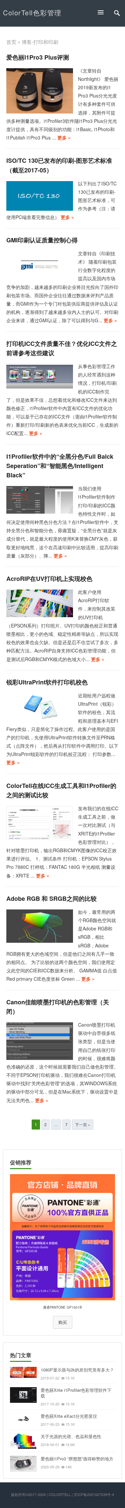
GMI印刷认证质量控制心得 (42, 240)
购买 (62, 1322)
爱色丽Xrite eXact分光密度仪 (69, 1416)
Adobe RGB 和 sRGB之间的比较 (51, 898)
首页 (11, 41)
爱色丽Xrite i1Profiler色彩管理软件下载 (76, 1393)
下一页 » (82, 1124)
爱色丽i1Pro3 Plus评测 (37, 57)
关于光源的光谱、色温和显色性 (71, 1436)
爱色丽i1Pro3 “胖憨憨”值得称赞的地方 (77, 1458)
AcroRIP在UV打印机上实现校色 (49, 578)
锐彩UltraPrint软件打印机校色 (47, 682)
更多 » (64, 137)
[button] (104, 12)
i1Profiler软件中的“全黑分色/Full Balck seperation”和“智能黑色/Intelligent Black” (59, 465)
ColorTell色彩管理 (32, 12)
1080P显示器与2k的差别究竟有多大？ (77, 1370)
